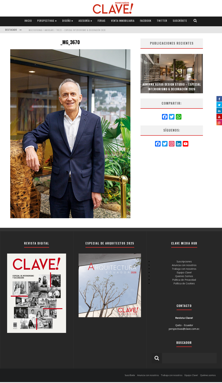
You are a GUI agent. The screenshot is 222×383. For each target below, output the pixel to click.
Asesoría (84, 20)
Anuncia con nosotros (184, 265)
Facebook (145, 20)
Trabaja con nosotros (184, 268)
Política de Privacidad (184, 279)
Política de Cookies (184, 283)
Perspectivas (45, 20)
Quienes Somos (184, 276)
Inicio (28, 20)
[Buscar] (195, 21)
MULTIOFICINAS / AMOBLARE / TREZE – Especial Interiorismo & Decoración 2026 (67, 30)
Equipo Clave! (184, 272)
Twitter (162, 20)
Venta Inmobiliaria (122, 20)
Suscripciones (184, 261)
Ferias (101, 20)
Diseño (66, 20)
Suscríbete (180, 20)
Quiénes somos (208, 375)
